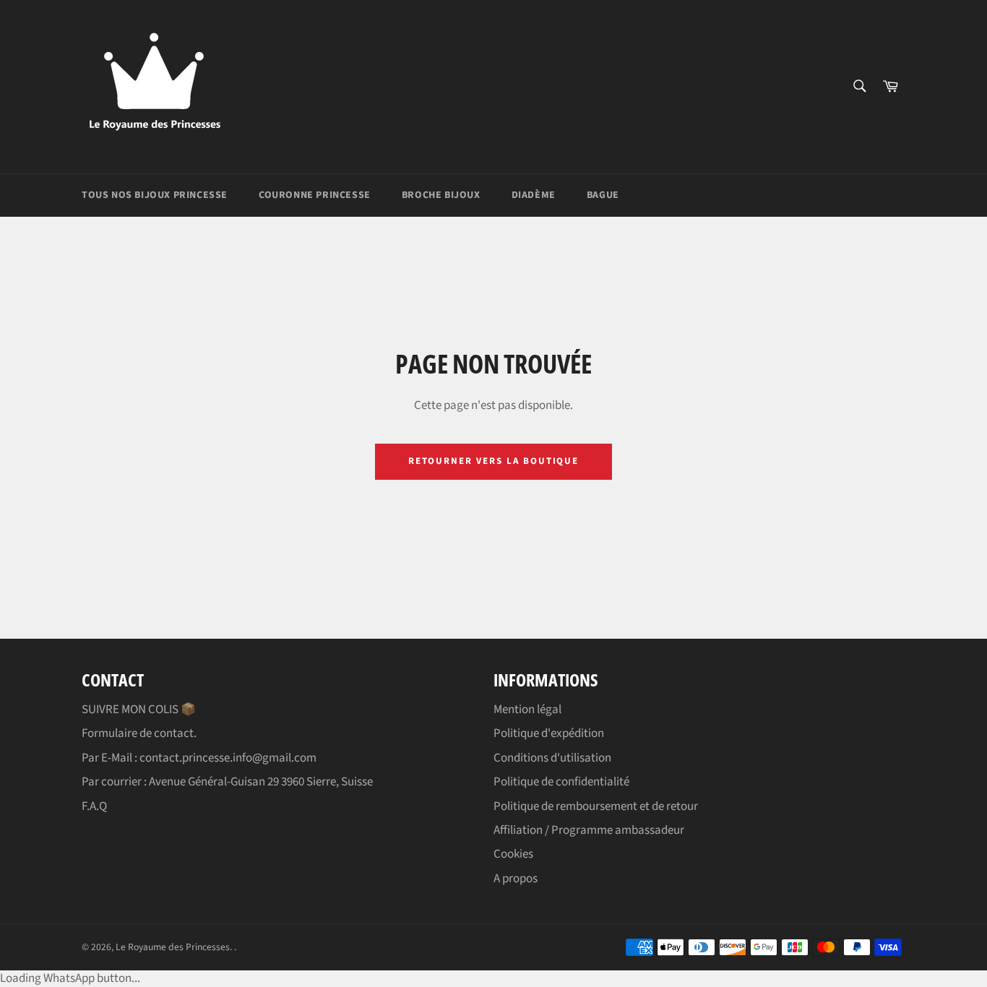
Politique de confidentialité (561, 781)
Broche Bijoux (441, 195)
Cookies (513, 854)
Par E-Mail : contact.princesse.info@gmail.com (199, 758)
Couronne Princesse (315, 195)
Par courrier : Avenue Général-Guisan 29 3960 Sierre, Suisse (227, 781)
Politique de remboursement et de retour (596, 806)
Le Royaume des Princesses (173, 947)
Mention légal (527, 709)
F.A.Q (94, 806)
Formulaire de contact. (139, 733)
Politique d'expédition (549, 733)
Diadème (534, 195)
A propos (516, 878)
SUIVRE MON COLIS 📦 (139, 709)
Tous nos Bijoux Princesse (155, 195)
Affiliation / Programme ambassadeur (589, 830)
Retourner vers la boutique (493, 460)
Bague (603, 195)
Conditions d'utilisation (552, 758)
